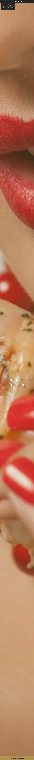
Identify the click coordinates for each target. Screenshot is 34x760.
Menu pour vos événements (18, 758)
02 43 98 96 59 (18, 2)
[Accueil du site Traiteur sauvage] (8, 6)
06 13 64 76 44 (29, 2)
